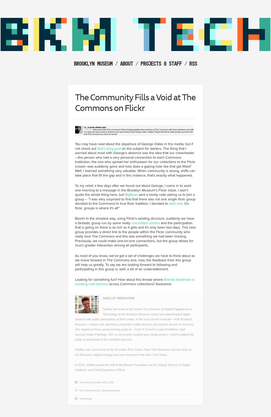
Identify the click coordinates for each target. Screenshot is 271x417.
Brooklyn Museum (93, 63)
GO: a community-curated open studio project (138, 334)
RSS (193, 63)
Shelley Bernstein (119, 298)
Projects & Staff (161, 63)
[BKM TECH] (135, 50)
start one (176, 203)
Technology (85, 398)
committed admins (145, 223)
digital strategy (103, 354)
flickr (81, 390)
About (126, 63)
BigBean (131, 194)
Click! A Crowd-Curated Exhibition (156, 329)
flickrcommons (93, 390)
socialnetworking (111, 390)
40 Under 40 (123, 349)
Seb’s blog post (109, 148)
